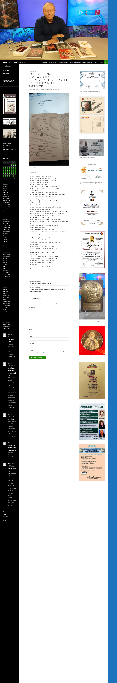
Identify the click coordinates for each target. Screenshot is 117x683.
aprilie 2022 (5, 291)
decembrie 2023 (6, 250)
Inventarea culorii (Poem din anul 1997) (12, 447)
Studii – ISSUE (52, 62)
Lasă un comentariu (53, 89)
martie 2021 (5, 318)
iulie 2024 (5, 235)
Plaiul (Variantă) (6, 145)
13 (7, 170)
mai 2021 (5, 314)
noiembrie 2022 (6, 276)
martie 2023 (5, 268)
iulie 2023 (5, 260)
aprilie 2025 (5, 217)
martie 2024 (5, 243)
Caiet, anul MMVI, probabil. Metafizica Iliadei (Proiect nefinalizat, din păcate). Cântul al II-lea (47, 289)
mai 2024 (5, 239)
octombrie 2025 (6, 204)
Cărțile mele (44, 62)
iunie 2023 (5, 262)
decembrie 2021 (6, 299)
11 (3, 170)
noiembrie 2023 (6, 252)
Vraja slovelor (6, 153)
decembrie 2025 (6, 200)
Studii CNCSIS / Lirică (63, 62)
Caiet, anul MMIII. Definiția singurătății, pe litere (41, 282)
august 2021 (5, 307)
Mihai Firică (11, 463)
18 (3, 173)
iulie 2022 (5, 285)
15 (11, 170)
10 (15, 167)
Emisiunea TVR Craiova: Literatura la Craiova (81, 62)
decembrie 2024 (6, 225)
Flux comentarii (6, 518)
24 (15, 173)
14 (9, 170)
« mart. (4, 178)
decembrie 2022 (6, 274)
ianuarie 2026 (6, 198)
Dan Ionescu (32, 71)
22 (11, 173)
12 (5, 170)
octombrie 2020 (6, 328)
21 (9, 173)
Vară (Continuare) (7, 143)
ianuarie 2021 (6, 322)
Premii (101, 62)
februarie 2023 (6, 270)
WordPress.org (6, 520)
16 (13, 170)
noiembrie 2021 (6, 301)
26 (5, 175)
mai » (15, 178)
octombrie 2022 (6, 278)
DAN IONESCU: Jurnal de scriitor (14, 62)
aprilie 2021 (5, 316)
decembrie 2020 (6, 324)
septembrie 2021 (6, 305)
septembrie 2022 (6, 281)
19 (5, 173)
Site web (31, 343)
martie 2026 (5, 194)
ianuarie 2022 (6, 297)
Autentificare (5, 514)
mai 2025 (5, 215)
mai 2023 (5, 264)
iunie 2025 (5, 213)
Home (96, 62)
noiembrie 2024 (6, 227)
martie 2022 (5, 293)
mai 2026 (5, 190)
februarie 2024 (6, 246)
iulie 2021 (5, 309)
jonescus (43, 89)
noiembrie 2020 (6, 326)
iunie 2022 (5, 287)
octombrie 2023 (6, 254)
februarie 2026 (6, 196)
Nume (31, 329)
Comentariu (33, 307)
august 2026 (5, 184)
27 (7, 175)
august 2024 (5, 233)
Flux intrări (5, 516)
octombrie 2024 (6, 229)
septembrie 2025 (6, 206)
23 (13, 173)
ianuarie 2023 (6, 272)
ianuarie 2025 (6, 223)
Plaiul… (4, 147)
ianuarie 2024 (6, 248)
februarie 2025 (6, 221)
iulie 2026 (5, 186)
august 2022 (5, 283)
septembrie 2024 (6, 231)
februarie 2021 (6, 320)
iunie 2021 (5, 311)
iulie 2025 (5, 211)
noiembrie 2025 (6, 202)
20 (7, 173)
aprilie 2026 (5, 192)
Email (31, 336)
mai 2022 (5, 289)
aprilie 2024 (5, 241)
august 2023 (5, 258)
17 (15, 170)
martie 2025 (5, 219)
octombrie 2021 (6, 303)
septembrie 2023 (6, 256)
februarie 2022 (6, 295)
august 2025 (5, 208)
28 (9, 175)
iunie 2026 (5, 188)
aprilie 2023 (5, 266)
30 (13, 175)
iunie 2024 (5, 237)
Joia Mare (11, 419)
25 (3, 175)
